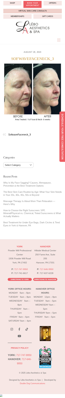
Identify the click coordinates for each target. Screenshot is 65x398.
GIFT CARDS (47, 16)
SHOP (12, 3)
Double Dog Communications (32, 383)
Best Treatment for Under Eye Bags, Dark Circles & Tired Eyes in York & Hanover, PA (31, 224)
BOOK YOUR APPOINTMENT (32, 4)
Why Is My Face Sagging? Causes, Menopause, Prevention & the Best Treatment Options (27, 184)
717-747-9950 (21, 269)
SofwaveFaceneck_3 (32, 59)
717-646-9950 (46, 269)
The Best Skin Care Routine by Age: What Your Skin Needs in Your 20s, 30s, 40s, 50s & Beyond (32, 193)
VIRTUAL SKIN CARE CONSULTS (32, 11)
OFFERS (52, 3)
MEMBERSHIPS (17, 16)
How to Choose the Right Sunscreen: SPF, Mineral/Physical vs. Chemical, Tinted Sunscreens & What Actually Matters (32, 213)
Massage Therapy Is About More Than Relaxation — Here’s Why (29, 202)
